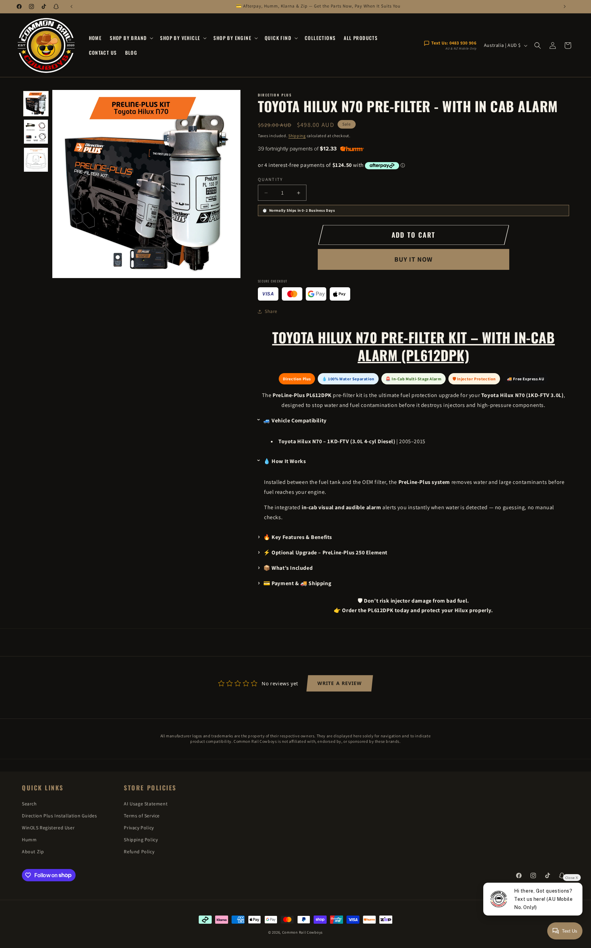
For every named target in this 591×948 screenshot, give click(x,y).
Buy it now (413, 259)
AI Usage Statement (146, 804)
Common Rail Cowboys (302, 932)
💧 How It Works (284, 461)
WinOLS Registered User (48, 828)
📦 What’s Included (288, 567)
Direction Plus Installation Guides (59, 816)
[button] (131, 38)
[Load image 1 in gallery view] (36, 103)
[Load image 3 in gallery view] (36, 159)
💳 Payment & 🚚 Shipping (297, 583)
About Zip (33, 851)
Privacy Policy (139, 828)
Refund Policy (139, 851)
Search (29, 804)
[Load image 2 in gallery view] (36, 131)
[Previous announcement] (71, 6)
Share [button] (271, 311)
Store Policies (150, 788)
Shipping (297, 135)
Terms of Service (142, 816)
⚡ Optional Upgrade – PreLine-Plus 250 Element (325, 552)
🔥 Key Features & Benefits (297, 537)
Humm (29, 840)
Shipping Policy (141, 840)
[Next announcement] (564, 6)
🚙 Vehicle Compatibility (295, 420)
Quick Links (43, 788)
